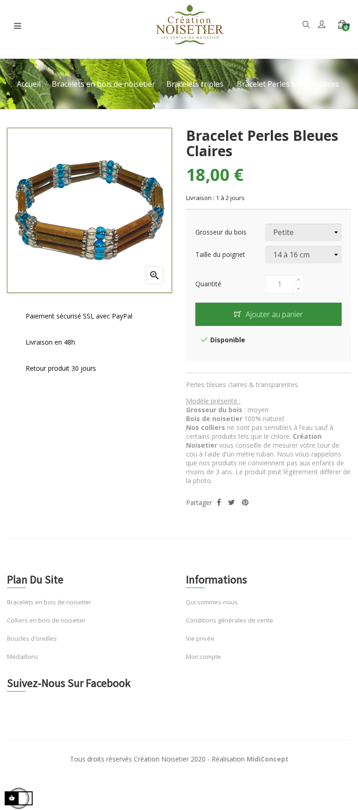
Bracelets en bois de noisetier (49, 602)
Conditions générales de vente (229, 620)
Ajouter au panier (273, 314)
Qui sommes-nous (212, 602)
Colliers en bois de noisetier (46, 620)
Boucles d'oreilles (32, 638)
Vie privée (200, 638)
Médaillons (22, 656)
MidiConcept (268, 759)
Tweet (231, 502)
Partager (219, 502)
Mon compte (203, 656)
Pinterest (245, 502)
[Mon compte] (322, 24)
